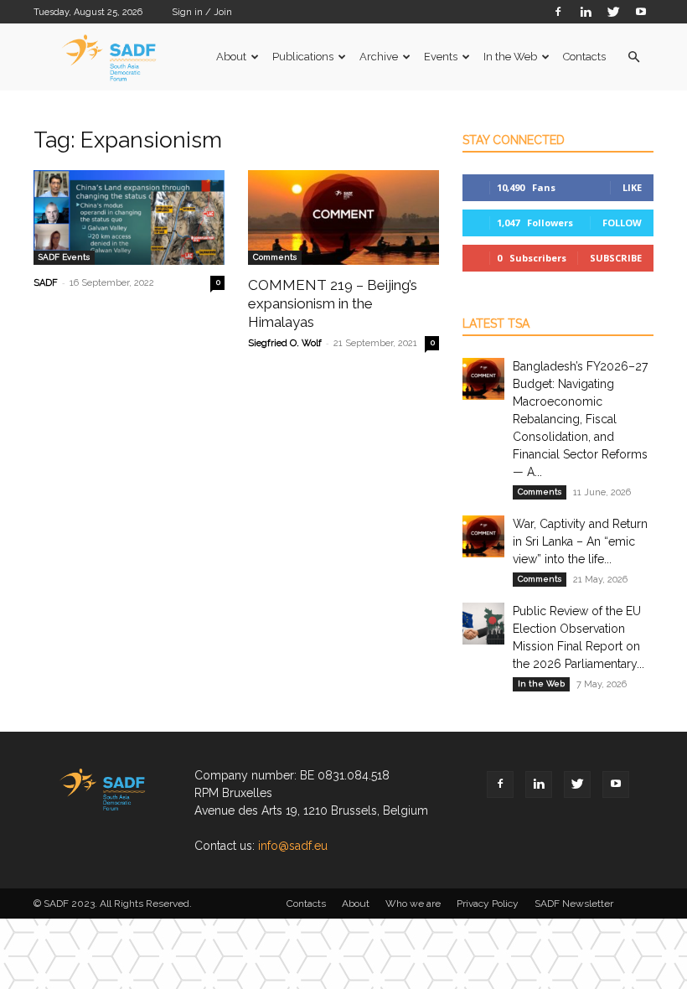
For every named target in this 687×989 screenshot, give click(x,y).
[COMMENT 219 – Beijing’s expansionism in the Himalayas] (343, 217)
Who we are (413, 903)
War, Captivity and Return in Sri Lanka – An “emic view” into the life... (580, 541)
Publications (302, 56)
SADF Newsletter (574, 903)
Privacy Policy (488, 903)
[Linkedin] (585, 11)
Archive (378, 56)
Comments (275, 256)
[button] (633, 57)
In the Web (510, 56)
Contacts (584, 56)
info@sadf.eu (293, 845)
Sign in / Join (202, 12)
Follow (622, 222)
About (231, 56)
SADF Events (64, 256)
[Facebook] (558, 11)
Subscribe (616, 257)
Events (440, 56)
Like (632, 187)
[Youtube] (640, 11)
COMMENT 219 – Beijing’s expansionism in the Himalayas (332, 303)
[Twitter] (613, 11)
